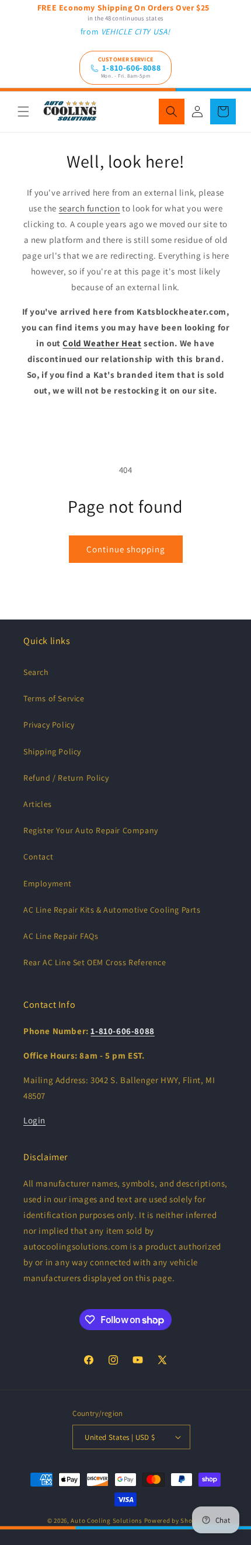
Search (36, 672)
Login (34, 1120)
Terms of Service (54, 698)
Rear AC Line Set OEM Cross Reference (94, 962)
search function (89, 208)
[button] (23, 111)
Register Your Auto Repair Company (90, 830)
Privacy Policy (48, 724)
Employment (47, 883)
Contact (38, 856)
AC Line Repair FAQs (60, 936)
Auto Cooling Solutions (106, 1520)
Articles (37, 804)
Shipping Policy (52, 751)
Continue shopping (125, 549)
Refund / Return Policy (66, 777)
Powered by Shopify (174, 1520)
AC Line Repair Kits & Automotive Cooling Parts (112, 909)
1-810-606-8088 (131, 68)
